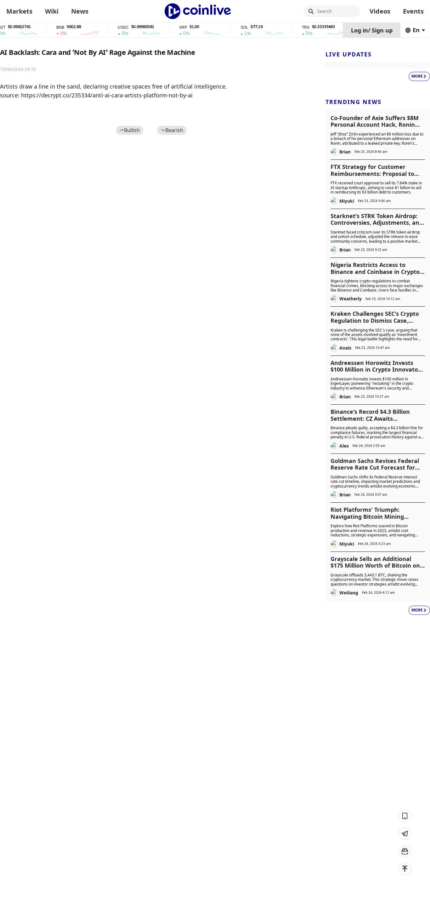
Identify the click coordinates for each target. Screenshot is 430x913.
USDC (115, 28)
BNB (53, 28)
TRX (298, 28)
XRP (175, 28)
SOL (236, 28)
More (417, 76)
